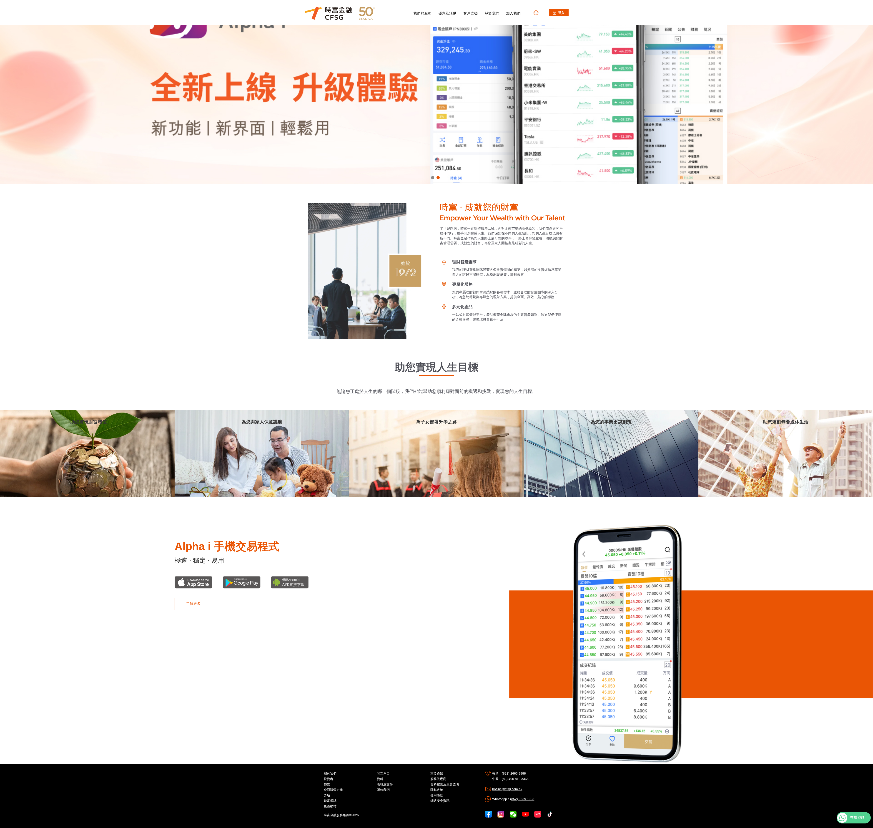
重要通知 (436, 773)
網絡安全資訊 (439, 801)
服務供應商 (438, 779)
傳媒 (327, 784)
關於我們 (492, 13)
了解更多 (193, 604)
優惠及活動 (447, 13)
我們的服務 (422, 13)
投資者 (328, 779)
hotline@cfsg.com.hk (507, 789)
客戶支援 (470, 13)
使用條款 (436, 795)
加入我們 (513, 13)
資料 (380, 779)
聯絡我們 (383, 790)
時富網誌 (330, 801)
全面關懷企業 (333, 790)
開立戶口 (383, 773)
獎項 (327, 795)
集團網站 (330, 806)
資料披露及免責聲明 (444, 784)
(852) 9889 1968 (522, 799)
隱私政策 (436, 790)
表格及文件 (385, 784)
